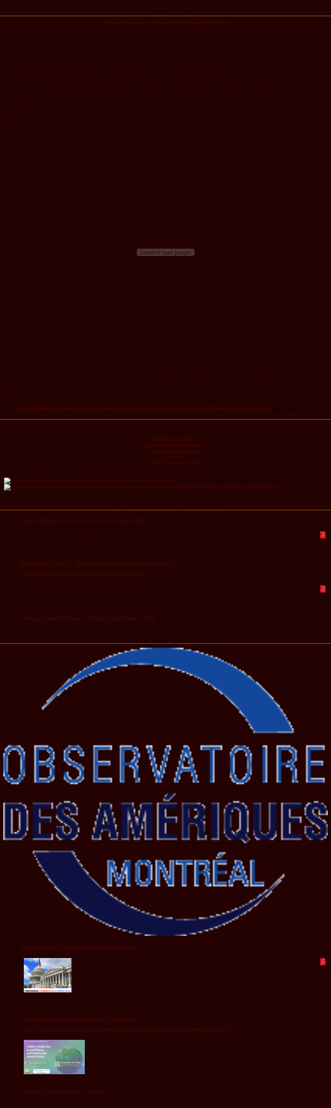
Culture (174, 457)
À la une (97, 1092)
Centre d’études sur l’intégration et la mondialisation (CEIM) (85, 1029)
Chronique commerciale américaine (61, 1019)
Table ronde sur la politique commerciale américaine (176, 1072)
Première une (122, 1019)
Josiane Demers (38, 947)
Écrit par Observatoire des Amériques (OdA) (165, 638)
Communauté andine (174, 451)
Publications (166, 10)
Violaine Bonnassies (126, 22)
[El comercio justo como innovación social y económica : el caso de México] (88, 480)
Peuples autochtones (112, 618)
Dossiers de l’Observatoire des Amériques (124, 564)
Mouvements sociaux (45, 564)
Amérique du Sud (173, 439)
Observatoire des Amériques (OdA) (189, 22)
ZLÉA (149, 618)
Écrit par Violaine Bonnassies (165, 505)
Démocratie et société (173, 463)
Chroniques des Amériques (173, 445)
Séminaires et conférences (51, 1092)
